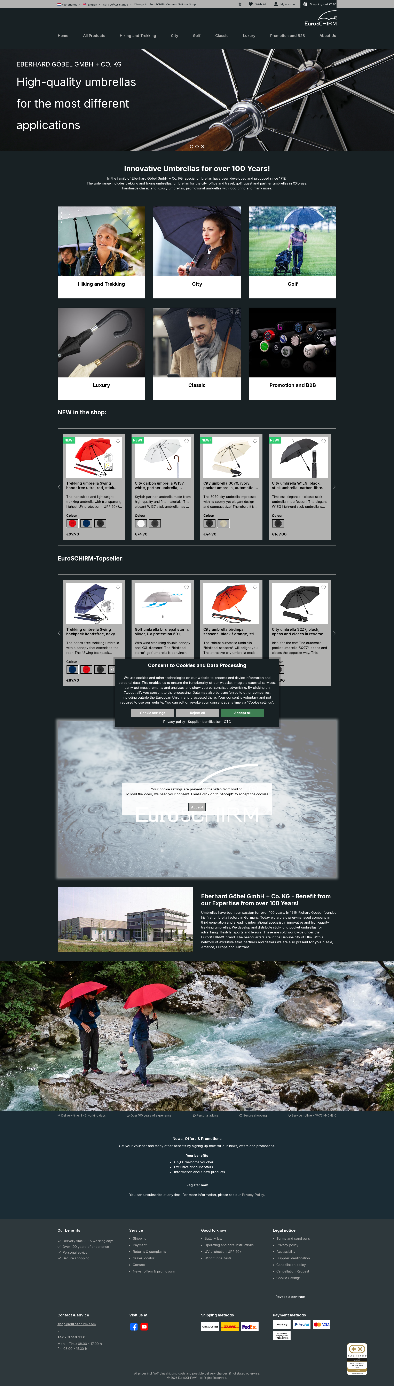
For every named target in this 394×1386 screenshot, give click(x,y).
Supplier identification (205, 722)
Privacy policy (174, 722)
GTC (227, 722)
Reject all (197, 713)
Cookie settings (152, 713)
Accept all (242, 713)
